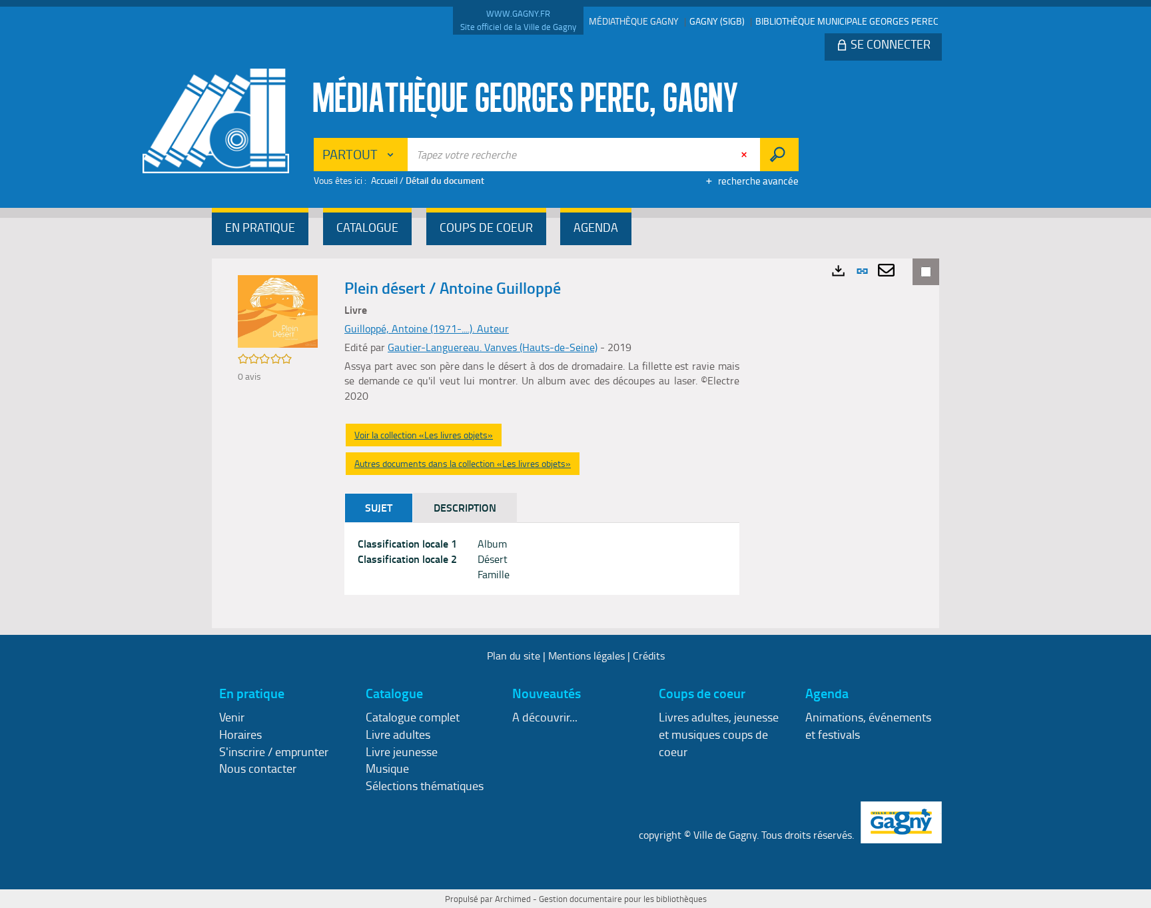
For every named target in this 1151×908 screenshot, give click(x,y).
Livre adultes (398, 734)
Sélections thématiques (425, 785)
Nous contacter (257, 768)
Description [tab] (465, 507)
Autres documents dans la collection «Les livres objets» (462, 463)
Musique (387, 768)
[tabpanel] (542, 559)
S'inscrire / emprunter (273, 751)
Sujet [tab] (378, 507)
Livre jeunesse (402, 751)
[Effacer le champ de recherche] (745, 154)
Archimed (513, 899)
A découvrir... (544, 717)
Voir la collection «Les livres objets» (423, 434)
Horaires (240, 734)
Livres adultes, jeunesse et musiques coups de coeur (719, 734)
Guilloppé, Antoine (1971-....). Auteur (426, 328)
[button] (260, 229)
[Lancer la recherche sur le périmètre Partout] (779, 154)
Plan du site (513, 655)
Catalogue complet (413, 717)
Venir (231, 717)
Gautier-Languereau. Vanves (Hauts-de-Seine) (492, 347)
